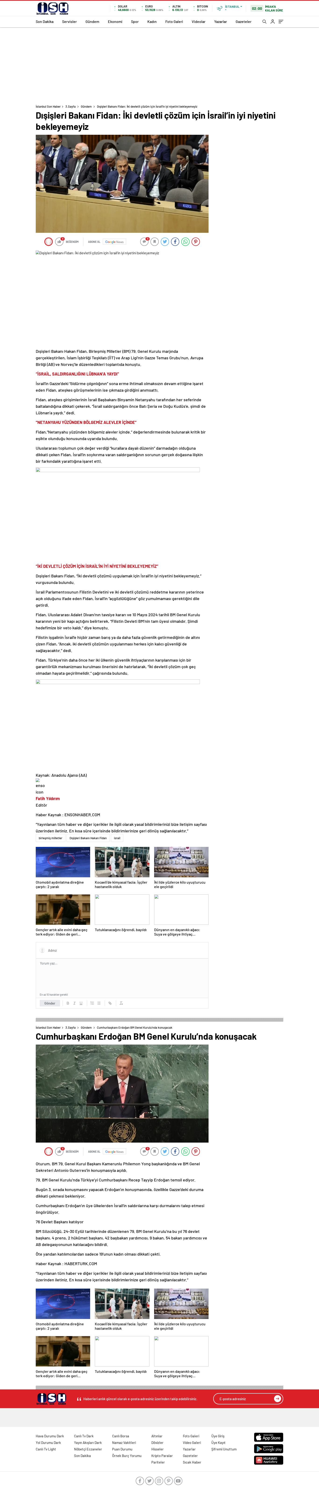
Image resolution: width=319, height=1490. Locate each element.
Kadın (152, 21)
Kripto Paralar (162, 1456)
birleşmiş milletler (50, 838)
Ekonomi (115, 21)
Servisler (69, 21)
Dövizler (157, 1442)
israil (117, 838)
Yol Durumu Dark (48, 1442)
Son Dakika (44, 21)
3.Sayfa (70, 106)
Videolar (199, 21)
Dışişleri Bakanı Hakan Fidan (88, 838)
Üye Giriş (217, 1436)
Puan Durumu (122, 1449)
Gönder (49, 1003)
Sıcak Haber (192, 1462)
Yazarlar (220, 21)
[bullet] (99, 1003)
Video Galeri (192, 1442)
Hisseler (157, 1449)
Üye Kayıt (218, 1442)
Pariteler (158, 1462)
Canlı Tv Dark (84, 1436)
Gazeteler (244, 21)
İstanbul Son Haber (48, 106)
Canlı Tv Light (46, 1449)
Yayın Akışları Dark (88, 1442)
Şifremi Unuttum (224, 1449)
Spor (135, 21)
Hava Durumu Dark (50, 1436)
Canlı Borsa (120, 1436)
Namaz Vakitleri (124, 1442)
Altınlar (157, 1436)
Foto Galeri (174, 21)
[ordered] (92, 1003)
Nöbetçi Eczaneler (88, 1449)
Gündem (92, 21)
